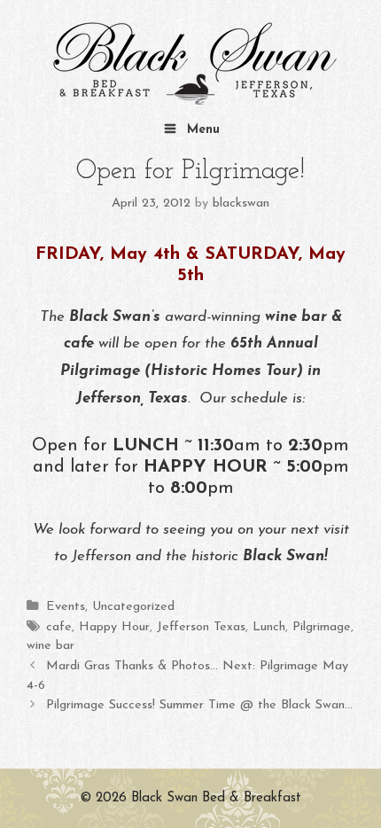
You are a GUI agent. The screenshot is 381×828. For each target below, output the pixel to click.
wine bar (50, 645)
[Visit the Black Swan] (190, 64)
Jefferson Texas (201, 627)
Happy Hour (114, 627)
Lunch (269, 627)
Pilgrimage (321, 627)
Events (65, 606)
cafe (59, 627)
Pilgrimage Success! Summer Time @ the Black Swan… (199, 705)
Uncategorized (133, 606)
